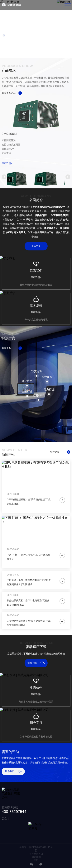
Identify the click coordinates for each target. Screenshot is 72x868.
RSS (36, 860)
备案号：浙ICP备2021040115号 (36, 847)
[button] (4, 176)
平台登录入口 (36, 853)
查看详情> (7, 163)
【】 (36, 850)
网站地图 (36, 857)
